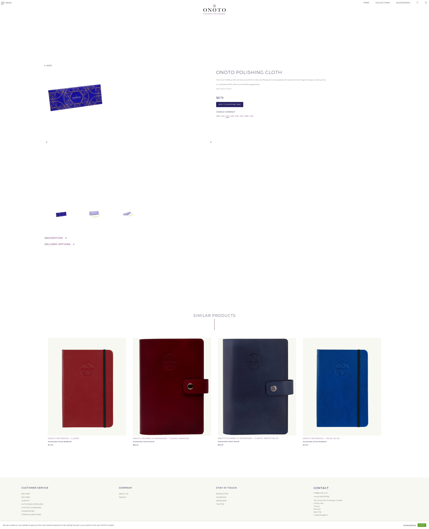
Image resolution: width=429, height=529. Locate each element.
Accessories (403, 3)
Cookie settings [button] (409, 525)
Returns (25, 497)
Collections (383, 3)
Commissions (27, 511)
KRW (246, 116)
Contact (25, 501)
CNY (241, 116)
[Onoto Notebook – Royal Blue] (342, 387)
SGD (251, 116)
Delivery (25, 494)
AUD (237, 116)
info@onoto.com (321, 493)
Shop (49, 66)
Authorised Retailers (32, 504)
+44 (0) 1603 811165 (321, 496)
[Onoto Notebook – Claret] (87, 387)
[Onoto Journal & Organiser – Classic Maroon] (172, 387)
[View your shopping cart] (426, 3)
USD (227, 116)
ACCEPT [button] (422, 525)
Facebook (221, 497)
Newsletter (222, 494)
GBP (218, 116)
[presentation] (46, 141)
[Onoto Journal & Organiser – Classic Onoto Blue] (257, 386)
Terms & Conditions (31, 514)
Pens (366, 3)
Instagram (221, 501)
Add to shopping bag (229, 104)
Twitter (220, 504)
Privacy (122, 497)
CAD (232, 116)
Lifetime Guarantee (31, 508)
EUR (223, 116)
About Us (123, 494)
